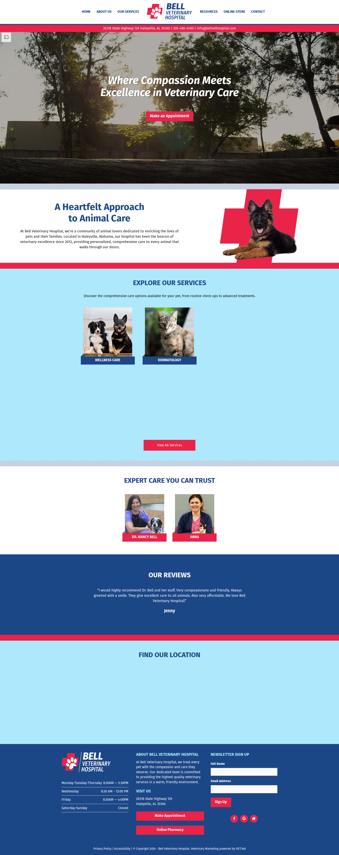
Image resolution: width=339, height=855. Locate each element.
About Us (104, 12)
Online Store (234, 12)
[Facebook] (234, 818)
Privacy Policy (102, 848)
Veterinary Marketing (205, 848)
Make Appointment (170, 816)
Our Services (128, 12)
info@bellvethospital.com (216, 28)
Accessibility (122, 848)
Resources (209, 12)
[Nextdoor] (254, 818)
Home (86, 12)
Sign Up (221, 802)
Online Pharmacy (170, 830)
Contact (258, 12)
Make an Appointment (169, 116)
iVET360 (241, 848)
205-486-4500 (183, 28)
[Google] (244, 818)
